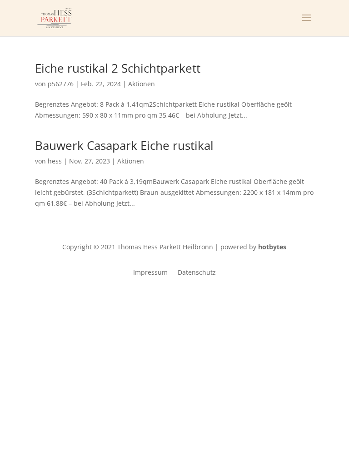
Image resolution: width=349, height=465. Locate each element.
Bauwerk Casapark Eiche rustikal (124, 145)
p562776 (61, 83)
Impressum (150, 273)
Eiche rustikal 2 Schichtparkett (117, 68)
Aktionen (141, 83)
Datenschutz (197, 273)
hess (55, 161)
